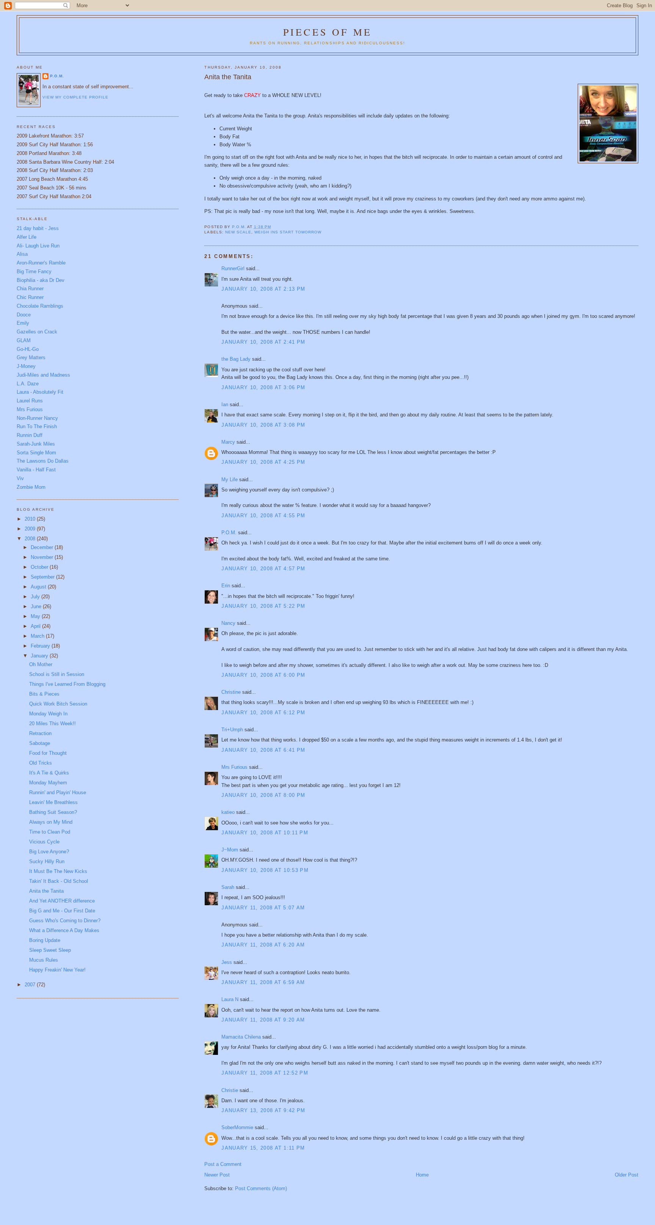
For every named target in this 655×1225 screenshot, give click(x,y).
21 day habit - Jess (38, 228)
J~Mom (229, 850)
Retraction (40, 733)
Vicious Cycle (44, 842)
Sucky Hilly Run (46, 861)
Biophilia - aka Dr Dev (40, 280)
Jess (226, 962)
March (38, 636)
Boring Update (44, 940)
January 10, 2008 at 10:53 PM (264, 870)
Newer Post (217, 1175)
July (36, 596)
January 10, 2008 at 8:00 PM (263, 795)
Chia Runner (30, 288)
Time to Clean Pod (49, 832)
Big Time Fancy (34, 271)
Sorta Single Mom (36, 452)
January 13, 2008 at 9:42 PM (263, 1110)
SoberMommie (237, 1127)
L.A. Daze (28, 383)
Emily (23, 323)
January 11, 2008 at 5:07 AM (263, 908)
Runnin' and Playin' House (57, 792)
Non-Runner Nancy (37, 418)
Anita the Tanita (46, 891)
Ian (224, 404)
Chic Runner (30, 297)
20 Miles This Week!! (52, 723)
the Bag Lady (236, 359)
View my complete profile (75, 97)
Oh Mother (40, 664)
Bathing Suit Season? (53, 812)
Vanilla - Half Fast (36, 469)
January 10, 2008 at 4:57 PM (263, 568)
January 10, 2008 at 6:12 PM (263, 712)
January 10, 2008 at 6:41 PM (263, 750)
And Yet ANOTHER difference (62, 901)
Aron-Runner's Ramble (41, 263)
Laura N (229, 999)
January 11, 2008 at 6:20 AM (263, 945)
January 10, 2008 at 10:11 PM (264, 832)
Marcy (228, 442)
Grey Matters (31, 357)
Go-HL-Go (28, 349)
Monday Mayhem (48, 782)
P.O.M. (229, 532)
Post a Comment (222, 1164)
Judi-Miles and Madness (43, 375)
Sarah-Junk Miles (36, 444)
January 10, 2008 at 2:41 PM (263, 342)
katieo (228, 812)
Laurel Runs (30, 401)
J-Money (26, 366)
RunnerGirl (232, 268)
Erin (225, 585)
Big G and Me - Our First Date (62, 911)
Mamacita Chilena (241, 1037)
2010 (31, 519)
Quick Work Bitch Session (58, 704)
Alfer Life (26, 237)
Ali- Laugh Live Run (38, 246)
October (40, 567)
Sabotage (39, 743)
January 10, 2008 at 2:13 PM (263, 289)
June (37, 606)
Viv (20, 478)
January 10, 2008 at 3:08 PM (263, 425)
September (43, 577)
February (41, 646)
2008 (31, 538)
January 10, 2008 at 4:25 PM (263, 462)
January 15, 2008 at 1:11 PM (263, 1148)
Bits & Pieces (44, 694)
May (36, 616)
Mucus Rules (43, 960)
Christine (231, 692)
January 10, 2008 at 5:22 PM (263, 606)
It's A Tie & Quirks (49, 773)
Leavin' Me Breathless (53, 802)
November (43, 557)
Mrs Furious (234, 767)
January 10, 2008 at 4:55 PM (263, 515)
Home (422, 1175)
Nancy (228, 623)
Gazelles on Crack (37, 332)
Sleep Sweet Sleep (50, 950)
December (43, 547)
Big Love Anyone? (49, 851)
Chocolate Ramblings (40, 306)
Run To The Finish (37, 426)
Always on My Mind (50, 822)
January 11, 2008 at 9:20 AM (263, 1020)
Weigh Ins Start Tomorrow (287, 232)
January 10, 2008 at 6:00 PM (263, 675)
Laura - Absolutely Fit (40, 392)
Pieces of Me (327, 31)
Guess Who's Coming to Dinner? (64, 920)
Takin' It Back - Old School (58, 881)
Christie (229, 1090)
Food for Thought (48, 753)
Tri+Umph (232, 729)
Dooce (24, 315)
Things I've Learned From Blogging (67, 684)
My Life (229, 479)
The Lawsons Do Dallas (43, 461)
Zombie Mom (31, 487)
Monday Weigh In (48, 714)
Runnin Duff (29, 435)
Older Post (626, 1175)
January (40, 656)
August (39, 587)
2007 (31, 984)
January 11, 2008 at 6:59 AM (263, 982)
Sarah (227, 887)
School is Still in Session (56, 674)
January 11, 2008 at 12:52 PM (264, 1073)
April (36, 626)
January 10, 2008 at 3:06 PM (263, 387)
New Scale (238, 232)
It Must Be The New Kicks (58, 871)
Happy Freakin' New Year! (57, 970)
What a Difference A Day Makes (64, 930)
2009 (31, 529)
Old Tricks (40, 763)
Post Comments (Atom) (261, 1188)
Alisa (22, 254)
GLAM (24, 340)
